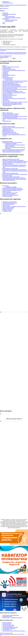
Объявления (5, 13)
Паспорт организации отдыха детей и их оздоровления (15, 174)
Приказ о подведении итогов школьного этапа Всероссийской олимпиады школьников (13, 151)
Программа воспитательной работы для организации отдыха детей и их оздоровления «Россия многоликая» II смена (15, 171)
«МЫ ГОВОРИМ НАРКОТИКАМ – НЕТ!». (12, 188)
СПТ (4, 22)
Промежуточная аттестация (9, 126)
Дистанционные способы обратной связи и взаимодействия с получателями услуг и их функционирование (12, 104)
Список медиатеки (7, 623)
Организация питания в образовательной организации (15, 89)
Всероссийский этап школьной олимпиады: (12, 142)
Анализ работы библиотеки (9, 628)
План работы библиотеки (8, 625)
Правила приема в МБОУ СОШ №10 (11, 113)
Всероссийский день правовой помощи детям (13, 189)
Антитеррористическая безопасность (11, 615)
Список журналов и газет (8, 626)
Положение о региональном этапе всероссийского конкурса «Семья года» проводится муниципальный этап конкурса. (13, 53)
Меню (3, 10)
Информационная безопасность (10, 95)
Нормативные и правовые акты (10, 201)
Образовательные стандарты (9, 75)
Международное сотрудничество (10, 87)
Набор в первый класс (8, 112)
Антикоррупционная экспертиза (10, 202)
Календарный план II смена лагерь (10, 173)
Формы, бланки (6, 205)
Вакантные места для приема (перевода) (12, 85)
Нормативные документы (11, 143)
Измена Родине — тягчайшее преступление (12, 617)
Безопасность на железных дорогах (10, 195)
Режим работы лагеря (7, 175)
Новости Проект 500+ (10, 16)
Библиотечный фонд (7, 622)
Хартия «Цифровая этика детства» (10, 192)
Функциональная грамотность (9, 14)
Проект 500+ (5, 15)
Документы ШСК (9, 21)
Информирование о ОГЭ (8, 131)
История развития (7, 68)
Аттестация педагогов (7, 78)
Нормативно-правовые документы (13, 17)
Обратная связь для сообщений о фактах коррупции (14, 206)
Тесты (4, 23)
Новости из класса (7, 191)
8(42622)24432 (6, 1)
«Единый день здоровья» (10, 186)
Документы (5, 72)
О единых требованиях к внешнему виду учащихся (14, 92)
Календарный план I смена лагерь (10, 168)
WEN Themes (23, 634)
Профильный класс (7, 121)
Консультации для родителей (9, 193)
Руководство (5, 76)
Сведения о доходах (7, 211)
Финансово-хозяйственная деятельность (11, 84)
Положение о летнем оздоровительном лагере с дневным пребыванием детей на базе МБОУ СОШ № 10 (15, 161)
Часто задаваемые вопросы (9, 207)
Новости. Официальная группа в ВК (11, 66)
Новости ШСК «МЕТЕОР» (11, 20)
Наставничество (8, 79)
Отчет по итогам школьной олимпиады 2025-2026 (14, 149)
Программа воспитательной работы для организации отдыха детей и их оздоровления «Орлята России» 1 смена (14, 166)
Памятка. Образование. (8, 208)
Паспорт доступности (7, 93)
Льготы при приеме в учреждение (10, 115)
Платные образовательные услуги (10, 83)
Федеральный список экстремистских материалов (14, 630)
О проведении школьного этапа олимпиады (15, 144)
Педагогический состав (8, 77)
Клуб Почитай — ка (7, 629)
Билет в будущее (6, 100)
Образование (5, 73)
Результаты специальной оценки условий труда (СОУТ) (15, 102)
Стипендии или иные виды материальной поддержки (15, 86)
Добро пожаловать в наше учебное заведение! (16, 5)
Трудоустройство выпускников (9, 90)
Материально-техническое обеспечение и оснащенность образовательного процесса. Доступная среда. (15, 81)
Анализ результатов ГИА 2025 (9, 132)
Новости (4, 65)
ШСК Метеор (6, 18)
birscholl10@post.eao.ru (8, 2)
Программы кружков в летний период (11, 176)
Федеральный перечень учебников (10, 627)
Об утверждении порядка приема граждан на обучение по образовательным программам (15, 117)
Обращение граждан (7, 96)
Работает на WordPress (5, 634)
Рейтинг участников (9, 146)
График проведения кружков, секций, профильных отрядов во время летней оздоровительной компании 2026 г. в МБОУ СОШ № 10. (14, 179)
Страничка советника (7, 196)
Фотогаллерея (6, 185)
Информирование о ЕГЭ (8, 129)
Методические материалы (8, 204)
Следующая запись (4, 57)
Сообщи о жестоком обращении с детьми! (12, 190)
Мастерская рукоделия (8, 141)
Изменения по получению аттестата (11, 133)
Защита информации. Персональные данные (12, 91)
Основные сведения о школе (9, 69)
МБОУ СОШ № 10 (4, 8)
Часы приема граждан (7, 97)
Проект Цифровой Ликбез (6, 55)
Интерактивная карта (7, 616)
